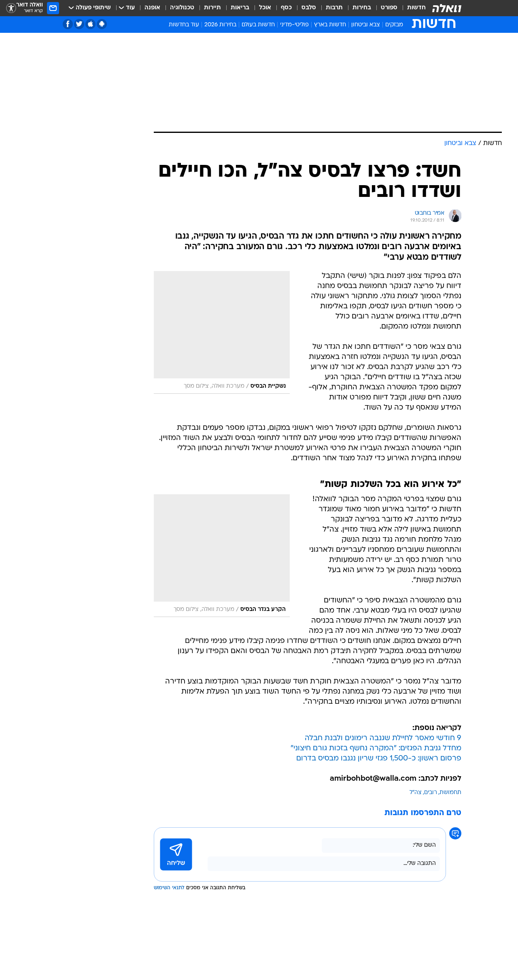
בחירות (361, 8)
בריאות (240, 8)
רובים (430, 792)
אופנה (152, 8)
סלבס (308, 8)
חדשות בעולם (258, 25)
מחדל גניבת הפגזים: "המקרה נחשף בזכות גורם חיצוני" (376, 748)
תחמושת (450, 792)
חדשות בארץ (330, 25)
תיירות (212, 8)
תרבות (334, 8)
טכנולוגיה (182, 8)
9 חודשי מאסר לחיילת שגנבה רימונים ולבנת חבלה (383, 738)
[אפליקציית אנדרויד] (102, 24)
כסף (286, 8)
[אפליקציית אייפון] (90, 24)
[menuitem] (411, 8)
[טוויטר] (79, 24)
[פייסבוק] (68, 24)
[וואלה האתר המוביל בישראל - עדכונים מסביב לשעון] (446, 8)
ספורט (389, 8)
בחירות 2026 (220, 25)
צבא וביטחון (365, 25)
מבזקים (394, 25)
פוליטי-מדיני (294, 25)
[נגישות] (11, 8)
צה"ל (416, 792)
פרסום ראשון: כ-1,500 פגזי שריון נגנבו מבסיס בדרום (378, 758)
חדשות (416, 8)
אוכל (265, 8)
